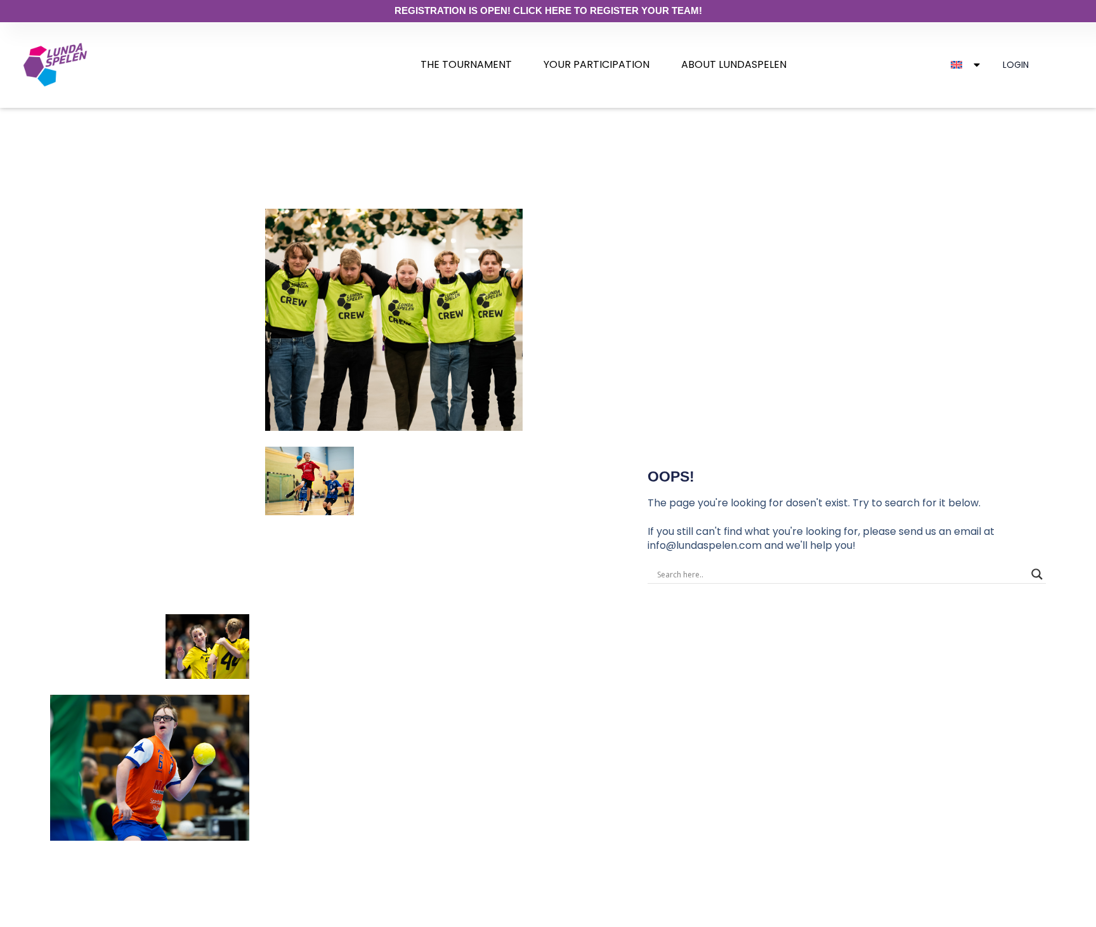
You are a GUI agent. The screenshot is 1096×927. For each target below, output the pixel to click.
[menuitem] (466, 64)
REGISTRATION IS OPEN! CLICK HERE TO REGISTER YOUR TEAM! (548, 10)
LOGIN (1016, 64)
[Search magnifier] (1037, 574)
